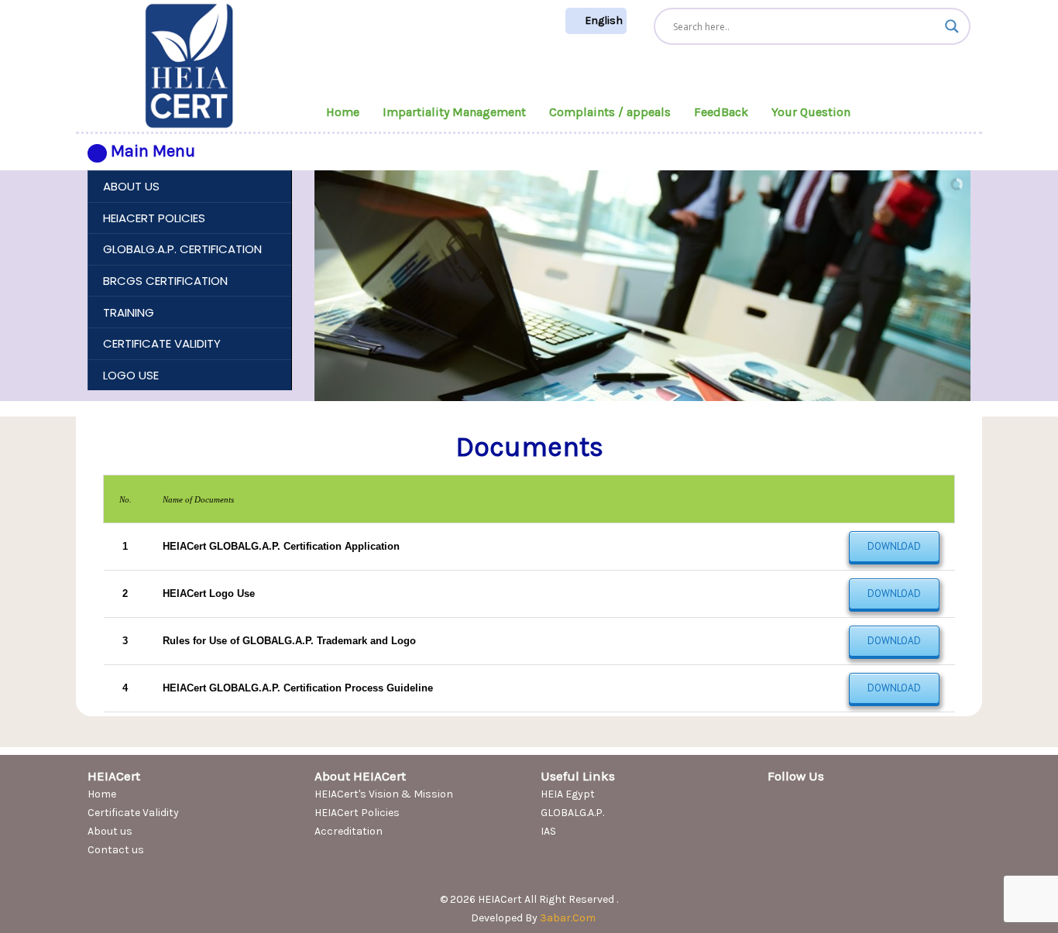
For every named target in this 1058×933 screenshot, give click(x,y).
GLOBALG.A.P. (572, 812)
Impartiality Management (454, 112)
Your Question (810, 112)
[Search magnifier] (952, 26)
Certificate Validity (133, 812)
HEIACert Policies (357, 812)
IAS (548, 831)
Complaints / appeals (610, 112)
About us (110, 831)
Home (342, 112)
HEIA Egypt (568, 794)
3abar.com (568, 917)
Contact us (116, 849)
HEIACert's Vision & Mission (383, 794)
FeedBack (721, 112)
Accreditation (348, 831)
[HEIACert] (189, 64)
